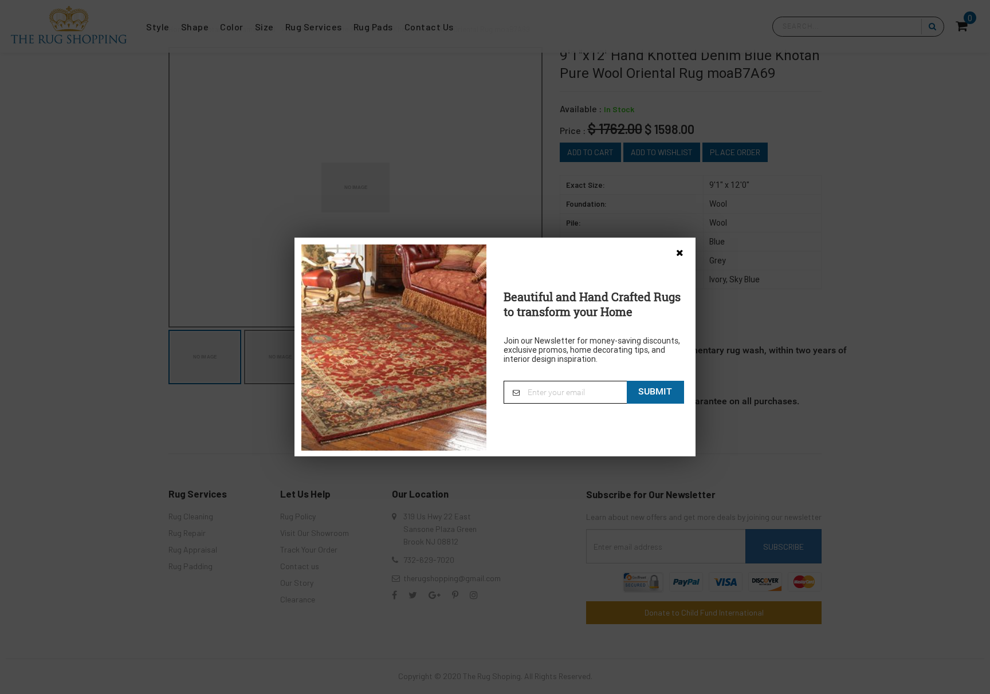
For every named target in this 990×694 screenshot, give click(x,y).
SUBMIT (655, 391)
